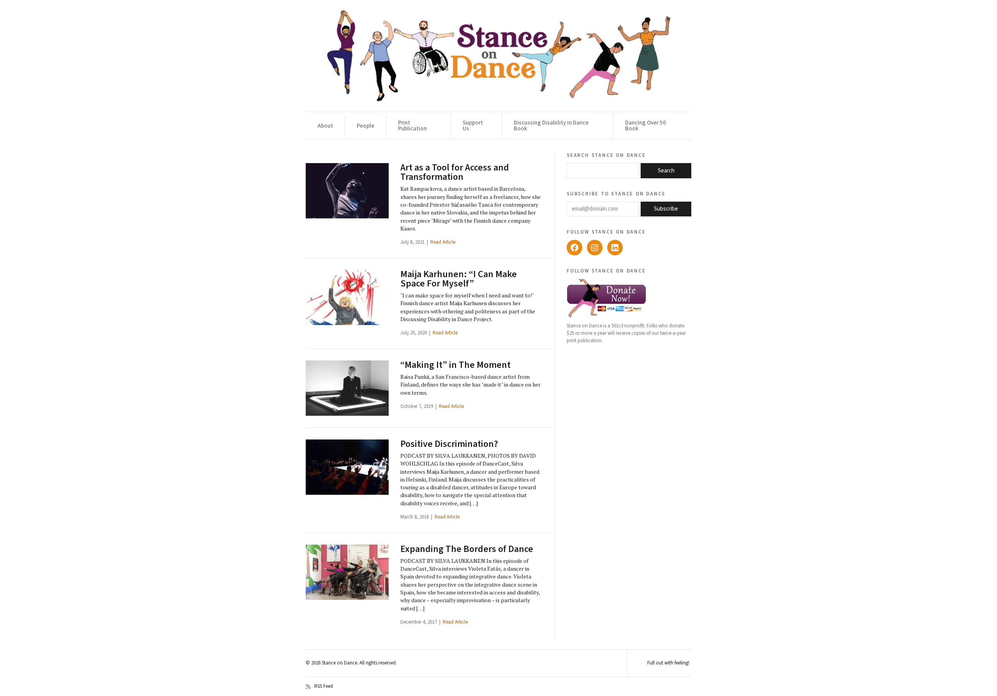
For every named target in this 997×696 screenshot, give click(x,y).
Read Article (442, 242)
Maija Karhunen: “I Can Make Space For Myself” (458, 278)
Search (666, 171)
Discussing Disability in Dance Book (551, 126)
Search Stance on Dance (606, 154)
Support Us (473, 126)
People (365, 126)
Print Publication (412, 126)
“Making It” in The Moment (455, 365)
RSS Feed (323, 686)
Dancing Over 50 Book (645, 126)
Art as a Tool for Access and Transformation (454, 172)
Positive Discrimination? (449, 444)
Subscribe (666, 209)
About (325, 126)
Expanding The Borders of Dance (466, 549)
